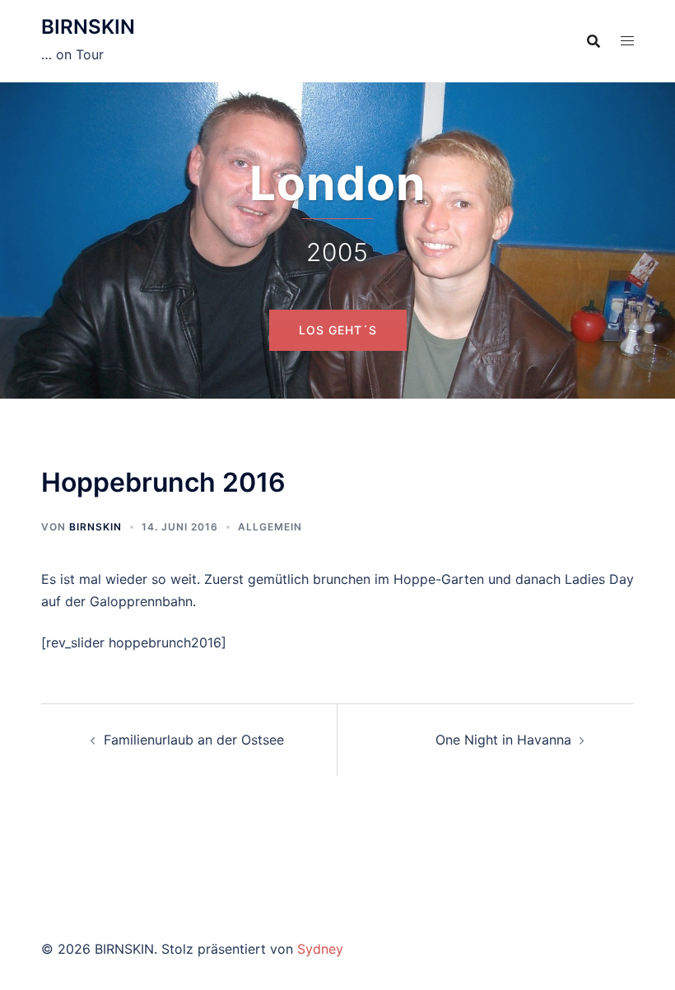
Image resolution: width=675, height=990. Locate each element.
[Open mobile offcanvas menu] (627, 41)
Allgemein (270, 527)
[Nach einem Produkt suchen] (593, 41)
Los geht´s (338, 346)
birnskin (95, 527)
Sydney (320, 949)
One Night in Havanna (503, 739)
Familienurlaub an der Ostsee (194, 739)
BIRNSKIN (88, 27)
